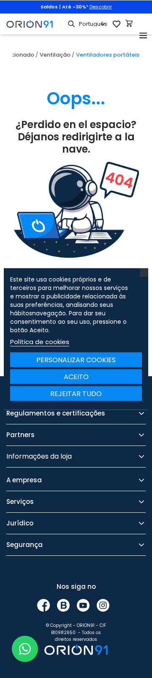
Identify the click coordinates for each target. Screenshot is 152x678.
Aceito (76, 377)
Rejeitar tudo (76, 394)
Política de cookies (39, 341)
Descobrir (101, 6)
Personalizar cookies (76, 360)
